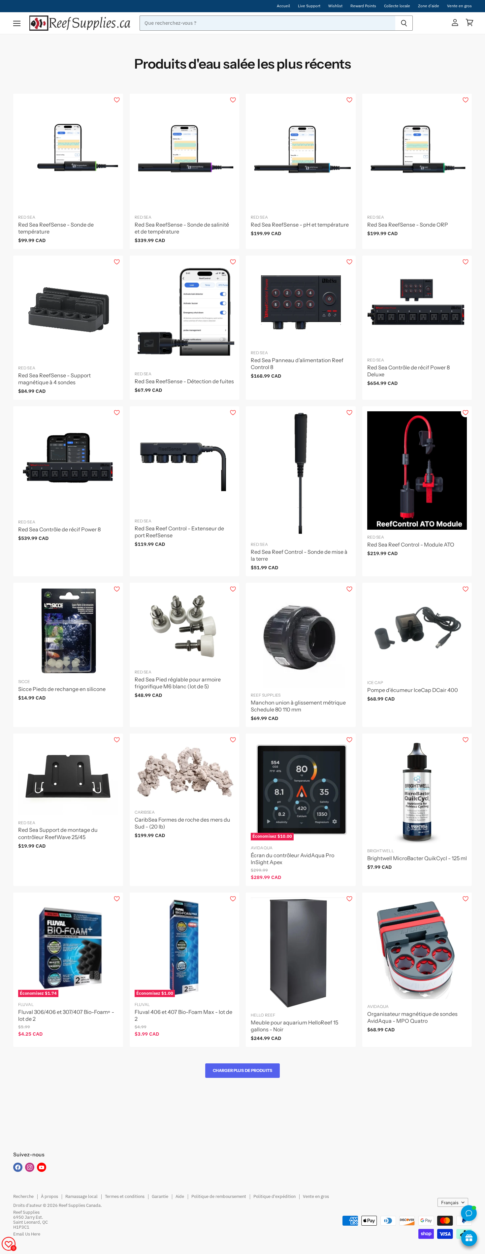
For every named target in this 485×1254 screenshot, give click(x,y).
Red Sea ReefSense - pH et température (300, 224)
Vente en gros (459, 6)
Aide (180, 1196)
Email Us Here (26, 1234)
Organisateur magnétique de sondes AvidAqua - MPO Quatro (412, 1017)
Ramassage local (81, 1196)
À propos (49, 1196)
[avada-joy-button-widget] (469, 1238)
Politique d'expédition (274, 1196)
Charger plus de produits (242, 1070)
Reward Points (363, 6)
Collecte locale (397, 6)
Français (450, 1203)
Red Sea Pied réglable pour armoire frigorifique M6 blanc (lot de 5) (178, 683)
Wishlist (335, 6)
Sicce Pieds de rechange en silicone (62, 689)
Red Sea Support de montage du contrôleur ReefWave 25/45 (58, 833)
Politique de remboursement (218, 1196)
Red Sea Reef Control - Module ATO (410, 544)
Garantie (160, 1196)
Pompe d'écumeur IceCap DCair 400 (412, 690)
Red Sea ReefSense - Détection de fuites (184, 381)
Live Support (309, 6)
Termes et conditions (125, 1196)
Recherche (23, 1196)
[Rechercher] (404, 23)
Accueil (283, 6)
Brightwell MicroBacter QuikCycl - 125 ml (417, 858)
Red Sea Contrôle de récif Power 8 (59, 529)
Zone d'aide (428, 6)
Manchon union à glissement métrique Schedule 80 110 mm (298, 706)
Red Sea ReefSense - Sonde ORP (407, 224)
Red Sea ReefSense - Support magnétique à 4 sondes (54, 379)
